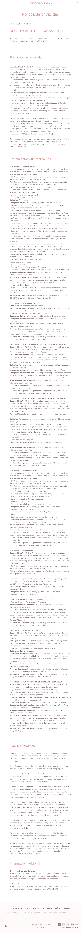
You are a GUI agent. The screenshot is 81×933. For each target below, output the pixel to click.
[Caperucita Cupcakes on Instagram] (6, 926)
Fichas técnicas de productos (61, 912)
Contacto (15, 908)
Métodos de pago (14, 912)
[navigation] (4, 2)
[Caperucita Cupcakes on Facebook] (3, 926)
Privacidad (35, 908)
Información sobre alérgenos (35, 916)
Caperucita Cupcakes (40, 3)
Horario (24, 908)
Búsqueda (54, 916)
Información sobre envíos (35, 912)
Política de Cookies (62, 908)
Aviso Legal (47, 908)
